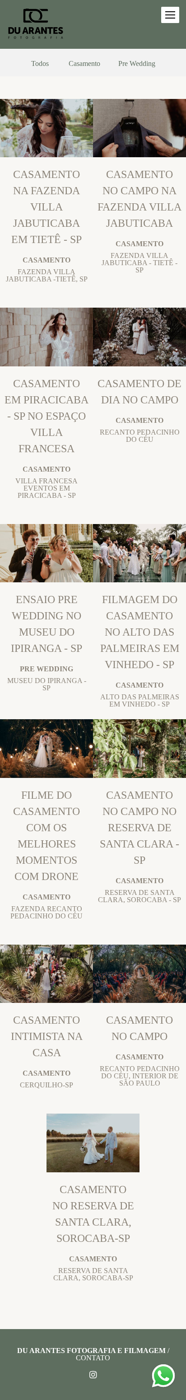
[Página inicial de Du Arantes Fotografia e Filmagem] (36, 24)
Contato (93, 1358)
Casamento (84, 63)
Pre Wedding (136, 63)
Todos (40, 63)
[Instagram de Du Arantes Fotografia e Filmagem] (93, 1375)
